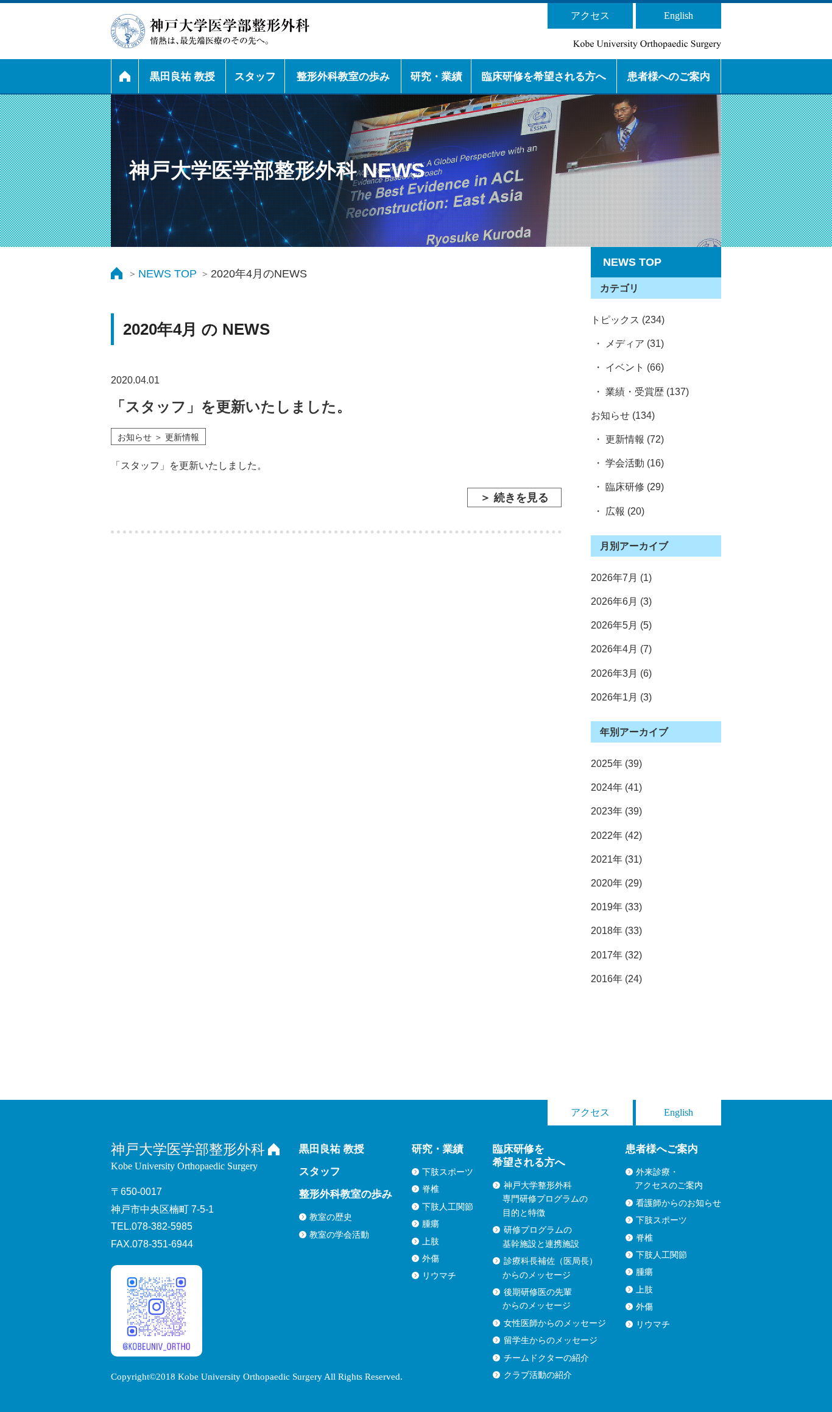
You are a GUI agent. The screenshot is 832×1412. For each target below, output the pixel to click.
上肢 (430, 1241)
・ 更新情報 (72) (627, 439)
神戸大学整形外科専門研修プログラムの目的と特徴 (545, 1199)
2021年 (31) (616, 859)
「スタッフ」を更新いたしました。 (231, 406)
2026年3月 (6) (621, 673)
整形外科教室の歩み (343, 76)
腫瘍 (430, 1223)
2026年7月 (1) (621, 577)
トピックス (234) (628, 320)
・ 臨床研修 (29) (627, 487)
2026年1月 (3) (621, 697)
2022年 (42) (616, 835)
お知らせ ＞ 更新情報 (158, 437)
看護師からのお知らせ (678, 1203)
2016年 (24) (616, 979)
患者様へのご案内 (668, 76)
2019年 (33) (616, 907)
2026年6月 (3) (621, 601)
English (678, 15)
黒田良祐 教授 (182, 76)
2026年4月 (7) (621, 649)
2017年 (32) (616, 955)
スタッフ (255, 76)
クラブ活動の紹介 (538, 1375)
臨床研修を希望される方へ (544, 76)
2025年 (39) (616, 763)
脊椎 (430, 1189)
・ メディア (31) (627, 343)
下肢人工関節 (447, 1206)
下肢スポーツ (447, 1172)
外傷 (430, 1258)
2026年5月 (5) (621, 625)
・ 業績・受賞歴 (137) (640, 392)
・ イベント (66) (627, 367)
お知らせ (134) (623, 415)
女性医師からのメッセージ (555, 1323)
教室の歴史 (330, 1217)
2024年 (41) (616, 787)
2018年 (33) (616, 930)
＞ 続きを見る (514, 497)
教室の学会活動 (339, 1234)
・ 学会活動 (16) (627, 463)
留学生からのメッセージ (551, 1340)
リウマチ (439, 1275)
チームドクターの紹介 (546, 1358)
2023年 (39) (616, 811)
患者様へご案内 (662, 1149)
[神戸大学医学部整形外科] (210, 31)
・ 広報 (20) (617, 511)
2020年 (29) (616, 883)
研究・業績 (436, 76)
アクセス (590, 15)
